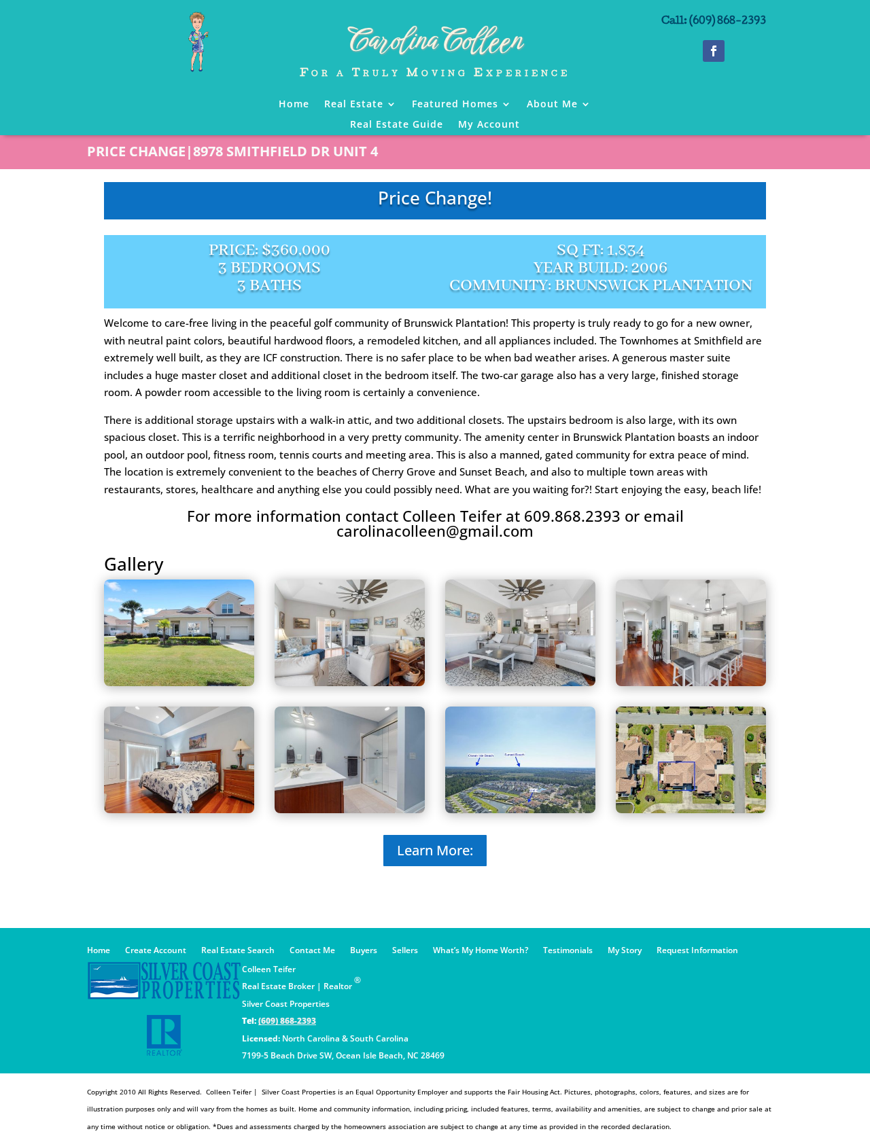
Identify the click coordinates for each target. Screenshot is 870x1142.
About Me (552, 104)
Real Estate (353, 104)
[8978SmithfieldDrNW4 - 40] (520, 809)
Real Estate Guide (396, 125)
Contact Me (312, 951)
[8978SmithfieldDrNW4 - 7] (691, 682)
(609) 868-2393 (287, 1021)
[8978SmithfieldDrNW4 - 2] (179, 682)
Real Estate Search (238, 951)
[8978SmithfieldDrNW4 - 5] (520, 682)
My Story (625, 951)
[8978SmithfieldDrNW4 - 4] (350, 682)
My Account (489, 125)
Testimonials (568, 951)
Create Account (155, 951)
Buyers (363, 951)
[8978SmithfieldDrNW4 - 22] (350, 809)
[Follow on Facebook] (714, 51)
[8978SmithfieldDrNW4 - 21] (179, 809)
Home (294, 104)
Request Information (697, 951)
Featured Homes (455, 104)
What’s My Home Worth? (480, 951)
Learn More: (435, 850)
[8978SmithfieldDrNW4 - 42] (691, 809)
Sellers (405, 951)
